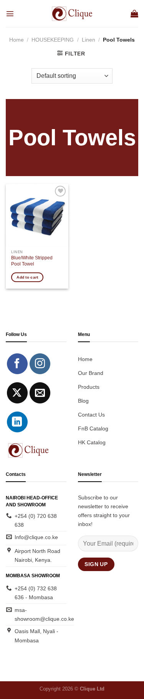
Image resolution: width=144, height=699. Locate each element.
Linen (88, 40)
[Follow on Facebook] (17, 363)
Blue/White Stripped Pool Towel (32, 261)
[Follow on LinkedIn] (17, 422)
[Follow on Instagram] (40, 363)
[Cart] (134, 13)
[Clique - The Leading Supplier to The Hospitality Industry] (72, 13)
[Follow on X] (17, 392)
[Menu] (10, 13)
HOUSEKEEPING (52, 40)
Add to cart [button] (27, 277)
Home (16, 40)
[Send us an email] (40, 392)
